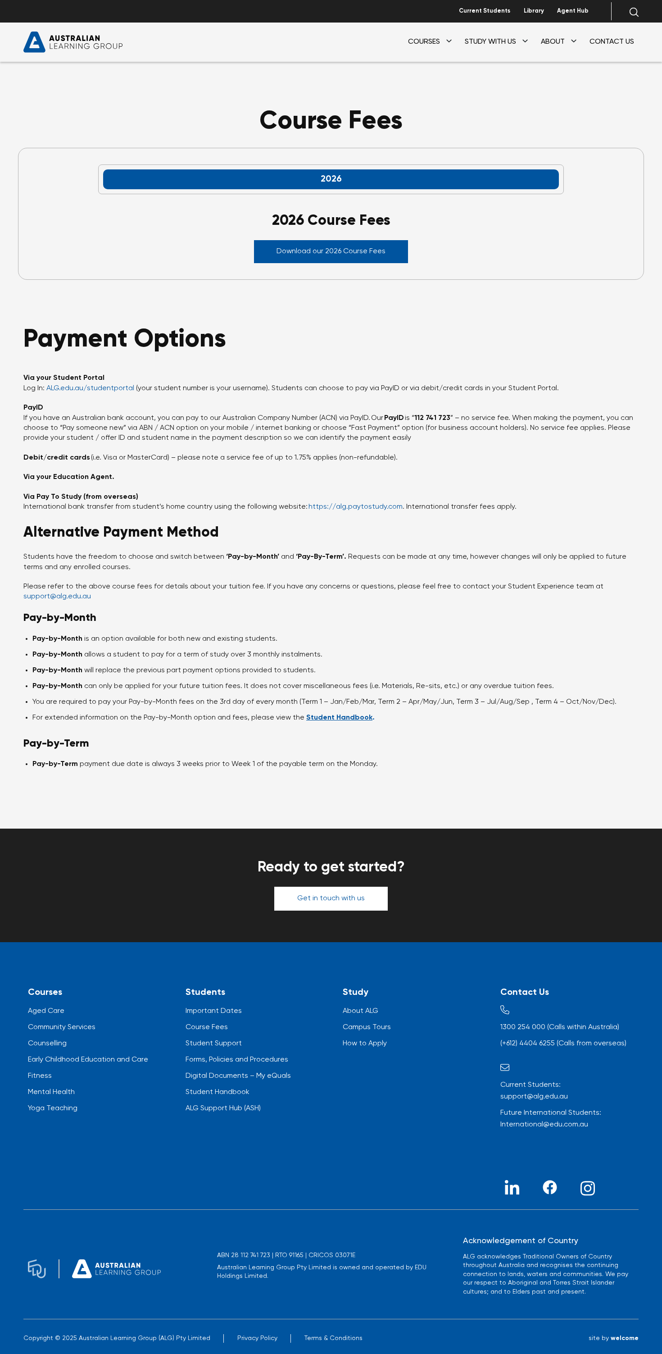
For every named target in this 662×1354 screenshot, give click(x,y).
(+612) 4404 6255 (527, 1043)
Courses (424, 42)
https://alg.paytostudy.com (355, 507)
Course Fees (207, 1027)
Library (534, 11)
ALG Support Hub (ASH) (223, 1108)
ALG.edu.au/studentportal (90, 388)
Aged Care (46, 1011)
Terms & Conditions (333, 1338)
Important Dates (214, 1011)
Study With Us (490, 42)
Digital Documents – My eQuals (238, 1076)
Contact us (611, 42)
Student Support (214, 1043)
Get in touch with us (331, 898)
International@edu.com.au (544, 1124)
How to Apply (365, 1043)
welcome (625, 1338)
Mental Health (51, 1092)
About (553, 42)
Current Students (484, 11)
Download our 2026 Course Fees (331, 251)
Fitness (40, 1076)
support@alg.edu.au (57, 596)
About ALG (360, 1011)
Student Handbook (217, 1092)
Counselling (47, 1043)
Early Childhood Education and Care (88, 1059)
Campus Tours (367, 1027)
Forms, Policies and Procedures (237, 1059)
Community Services (61, 1027)
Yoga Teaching (52, 1108)
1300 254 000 (522, 1027)
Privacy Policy (257, 1338)
